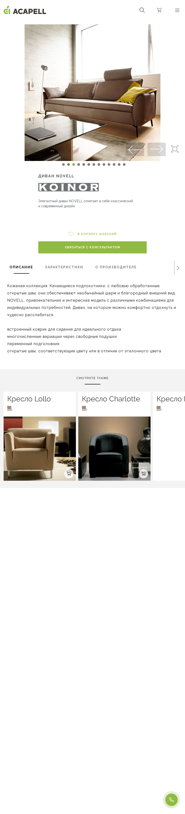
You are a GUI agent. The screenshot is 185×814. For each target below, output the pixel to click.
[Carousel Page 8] (99, 164)
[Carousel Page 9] (104, 164)
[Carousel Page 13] (124, 164)
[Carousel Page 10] (109, 164)
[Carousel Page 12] (119, 164)
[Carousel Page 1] (63, 164)
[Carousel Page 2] (68, 164)
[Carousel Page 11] (114, 164)
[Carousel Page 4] (78, 164)
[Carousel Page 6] (88, 164)
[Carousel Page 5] (83, 164)
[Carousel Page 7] (93, 164)
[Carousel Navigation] (92, 22)
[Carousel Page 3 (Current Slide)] (73, 164)
